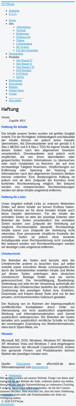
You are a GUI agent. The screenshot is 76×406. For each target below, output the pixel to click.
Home (12, 20)
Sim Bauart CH (25, 67)
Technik (21, 30)
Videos (20, 40)
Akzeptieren (7, 404)
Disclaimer (23, 363)
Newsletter (15, 100)
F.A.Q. (13, 14)
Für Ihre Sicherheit (27, 50)
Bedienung (22, 33)
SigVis (20, 77)
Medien (13, 87)
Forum (13, 93)
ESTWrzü (22, 73)
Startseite (14, 10)
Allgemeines (23, 27)
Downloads (15, 83)
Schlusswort (23, 37)
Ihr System (22, 47)
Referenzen (15, 80)
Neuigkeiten (16, 53)
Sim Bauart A (24, 63)
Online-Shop (16, 90)
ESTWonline (23, 70)
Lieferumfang (24, 43)
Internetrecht (40, 367)
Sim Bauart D (24, 60)
